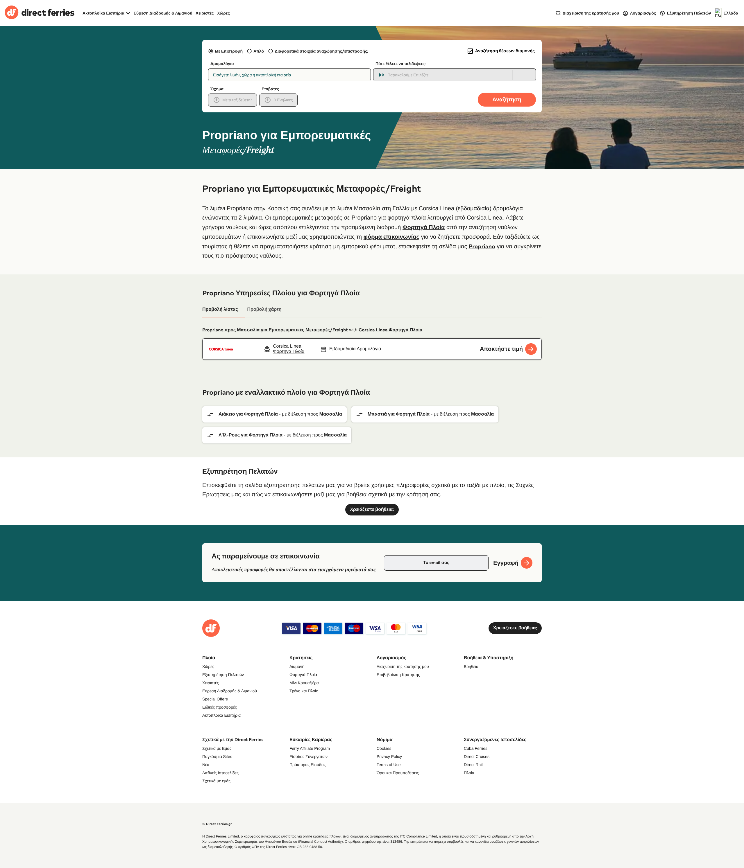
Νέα (205, 764)
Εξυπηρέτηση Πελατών (223, 674)
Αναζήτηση (506, 99)
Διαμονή (296, 666)
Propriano (482, 246)
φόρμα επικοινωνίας (391, 236)
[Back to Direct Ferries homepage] (39, 13)
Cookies (384, 748)
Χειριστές (205, 13)
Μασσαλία (330, 414)
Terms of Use (388, 764)
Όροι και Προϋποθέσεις (398, 772)
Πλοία (469, 772)
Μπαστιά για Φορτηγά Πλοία (399, 414)
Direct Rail (473, 764)
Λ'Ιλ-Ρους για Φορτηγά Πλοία (250, 435)
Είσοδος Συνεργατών (308, 756)
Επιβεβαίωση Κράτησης (398, 674)
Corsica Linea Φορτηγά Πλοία (391, 330)
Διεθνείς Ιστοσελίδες (220, 772)
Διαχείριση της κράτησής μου (403, 666)
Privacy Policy (389, 756)
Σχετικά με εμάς (216, 781)
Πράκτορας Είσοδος (307, 764)
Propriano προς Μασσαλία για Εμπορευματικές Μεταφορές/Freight (275, 330)
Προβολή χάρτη (264, 309)
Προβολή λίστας (220, 309)
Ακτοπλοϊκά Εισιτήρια (221, 715)
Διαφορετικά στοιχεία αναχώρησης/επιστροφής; (321, 51)
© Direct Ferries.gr (217, 824)
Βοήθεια (471, 666)
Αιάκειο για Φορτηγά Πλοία (248, 414)
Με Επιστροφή (229, 51)
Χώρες (223, 13)
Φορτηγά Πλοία (424, 227)
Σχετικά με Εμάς (216, 748)
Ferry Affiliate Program (309, 748)
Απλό (258, 51)
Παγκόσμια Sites (217, 756)
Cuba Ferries (475, 748)
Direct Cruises (476, 756)
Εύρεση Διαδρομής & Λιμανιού (163, 13)
